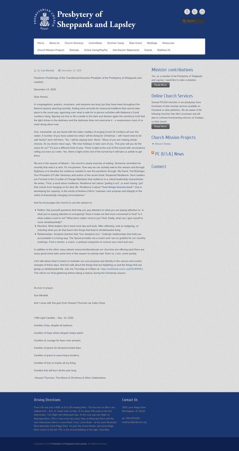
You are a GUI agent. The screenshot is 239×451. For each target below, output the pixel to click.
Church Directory (74, 43)
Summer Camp (115, 43)
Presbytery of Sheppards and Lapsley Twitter (195, 12)
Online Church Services (172, 96)
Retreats (74, 50)
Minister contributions (172, 70)
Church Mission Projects (50, 50)
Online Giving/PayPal (95, 50)
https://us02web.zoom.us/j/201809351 (122, 268)
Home (40, 43)
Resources (168, 43)
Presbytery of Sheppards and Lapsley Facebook (187, 12)
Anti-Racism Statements (126, 50)
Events (148, 50)
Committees (95, 43)
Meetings (152, 43)
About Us (54, 43)
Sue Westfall (47, 70)
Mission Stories (163, 144)
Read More (160, 84)
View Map (104, 429)
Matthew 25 (163, 50)
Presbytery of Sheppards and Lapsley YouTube (202, 12)
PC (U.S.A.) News (169, 154)
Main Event (135, 43)
